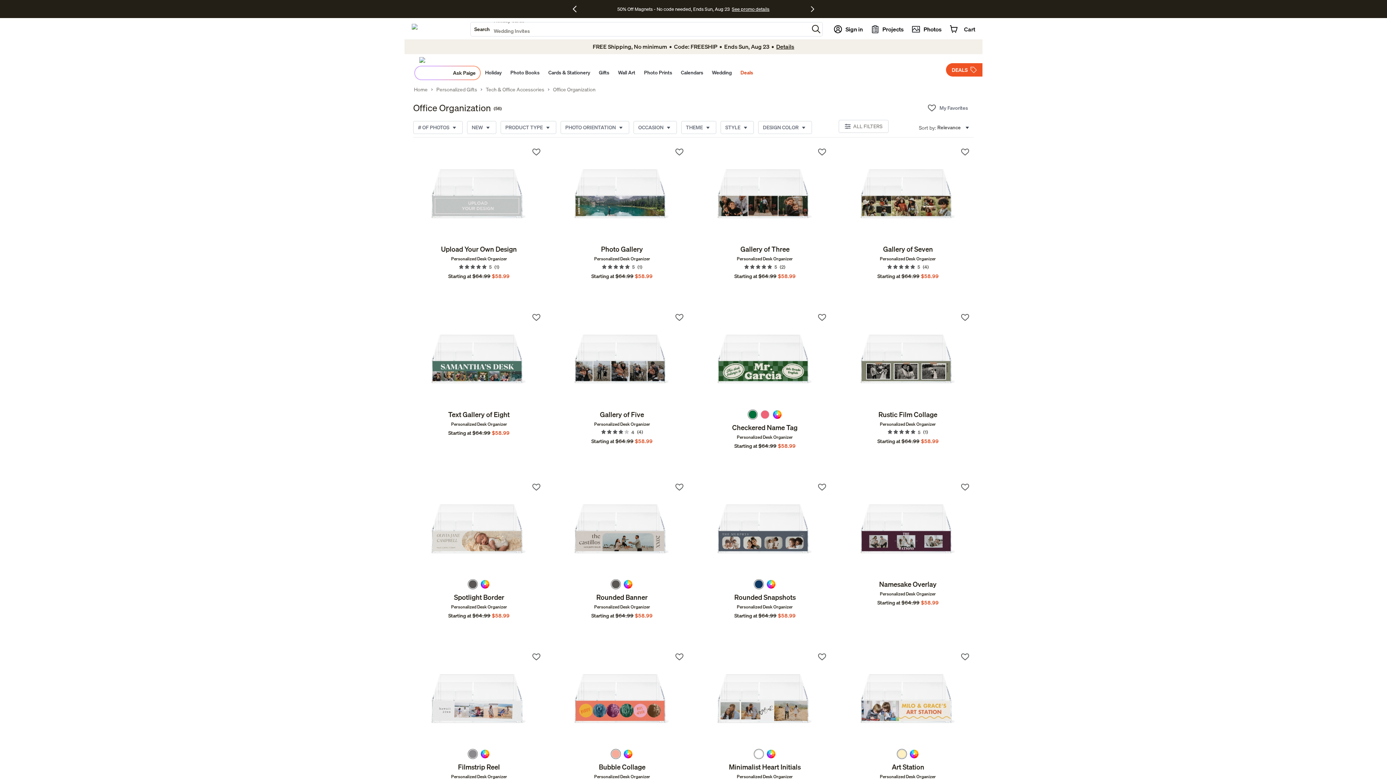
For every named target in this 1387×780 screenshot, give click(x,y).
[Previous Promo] (577, 9)
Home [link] (421, 89)
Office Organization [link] (574, 89)
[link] (479, 194)
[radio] (753, 415)
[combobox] (640, 29)
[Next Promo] (812, 9)
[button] (816, 29)
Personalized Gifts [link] (456, 89)
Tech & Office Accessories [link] (515, 89)
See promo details (750, 9)
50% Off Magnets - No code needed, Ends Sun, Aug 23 (673, 9)
